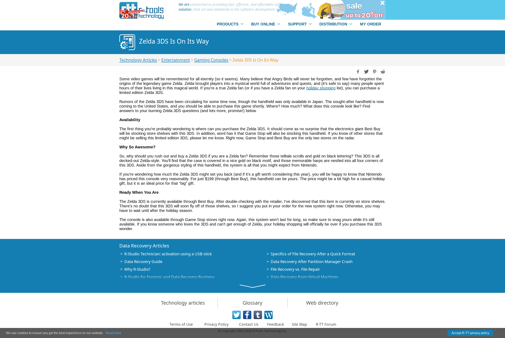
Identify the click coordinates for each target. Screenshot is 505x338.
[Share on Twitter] (366, 71)
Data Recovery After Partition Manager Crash (312, 261)
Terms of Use (181, 324)
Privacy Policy (216, 324)
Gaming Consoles (211, 60)
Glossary (252, 302)
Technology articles (183, 302)
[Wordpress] (268, 315)
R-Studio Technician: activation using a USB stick (168, 254)
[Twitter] (236, 315)
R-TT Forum (326, 324)
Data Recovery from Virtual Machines (304, 277)
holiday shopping (321, 88)
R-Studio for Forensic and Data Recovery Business (169, 277)
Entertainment (175, 60)
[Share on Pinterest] (374, 71)
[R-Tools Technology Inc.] (141, 10)
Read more (113, 333)
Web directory (322, 302)
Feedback (275, 324)
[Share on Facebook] (357, 71)
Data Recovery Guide (143, 261)
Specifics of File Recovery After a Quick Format (313, 254)
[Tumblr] (258, 315)
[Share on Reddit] (382, 71)
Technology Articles (138, 60)
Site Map (299, 324)
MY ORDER (370, 24)
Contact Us (248, 324)
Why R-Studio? (137, 269)
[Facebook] (247, 315)
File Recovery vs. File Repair (295, 269)
